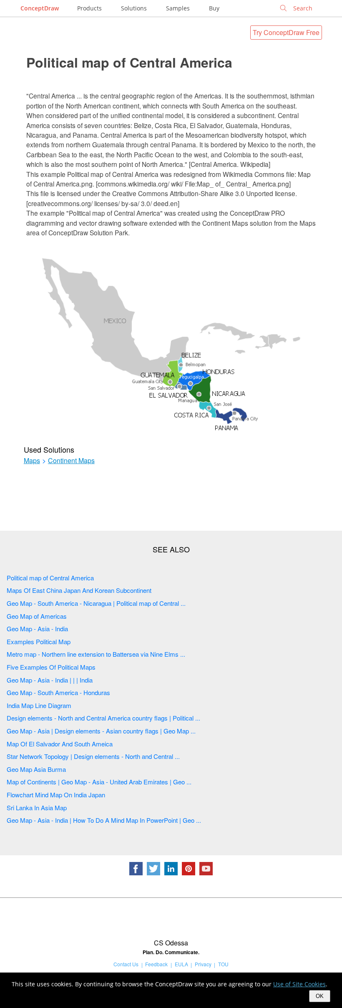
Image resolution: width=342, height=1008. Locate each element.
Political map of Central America (129, 62)
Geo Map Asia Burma (36, 769)
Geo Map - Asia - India (37, 628)
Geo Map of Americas (37, 616)
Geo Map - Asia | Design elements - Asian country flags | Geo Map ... (101, 730)
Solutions (134, 8)
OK (320, 996)
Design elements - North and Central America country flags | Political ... (103, 717)
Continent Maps (71, 460)
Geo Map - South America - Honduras (58, 692)
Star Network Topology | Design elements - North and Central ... (93, 756)
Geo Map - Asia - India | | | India (50, 679)
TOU (223, 964)
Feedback (156, 964)
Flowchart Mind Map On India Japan (56, 794)
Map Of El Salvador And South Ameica (60, 743)
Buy (214, 8)
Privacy (203, 964)
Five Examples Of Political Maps (51, 667)
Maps (32, 460)
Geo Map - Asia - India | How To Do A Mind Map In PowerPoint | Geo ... (104, 820)
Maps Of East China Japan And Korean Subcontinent (79, 590)
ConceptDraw (39, 8)
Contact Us (125, 964)
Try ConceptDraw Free (286, 32)
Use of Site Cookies (299, 984)
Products (89, 8)
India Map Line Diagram (39, 705)
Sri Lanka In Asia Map (37, 807)
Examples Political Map (38, 641)
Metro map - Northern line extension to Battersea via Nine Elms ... (96, 654)
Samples (178, 8)
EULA (181, 964)
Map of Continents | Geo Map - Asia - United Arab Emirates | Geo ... (99, 781)
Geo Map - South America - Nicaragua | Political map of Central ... (96, 603)
